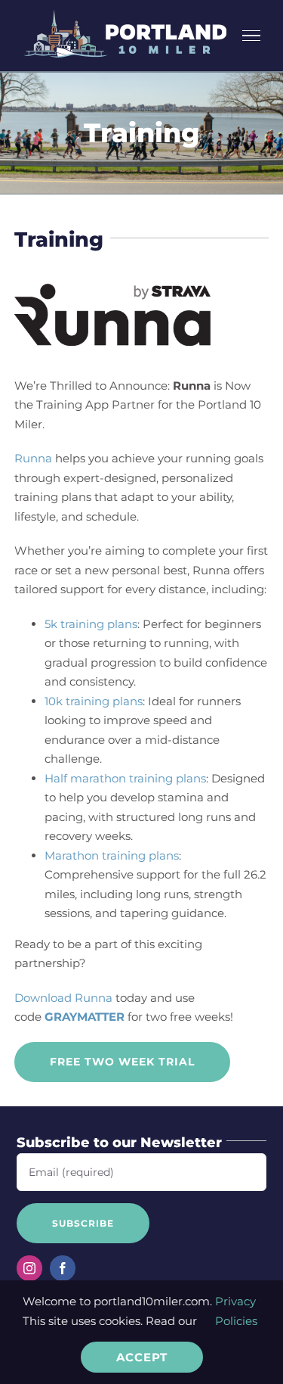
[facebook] (62, 1268)
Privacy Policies (236, 1311)
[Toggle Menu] (251, 35)
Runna (33, 458)
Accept (142, 1357)
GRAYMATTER (85, 1016)
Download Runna (63, 998)
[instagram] (29, 1268)
